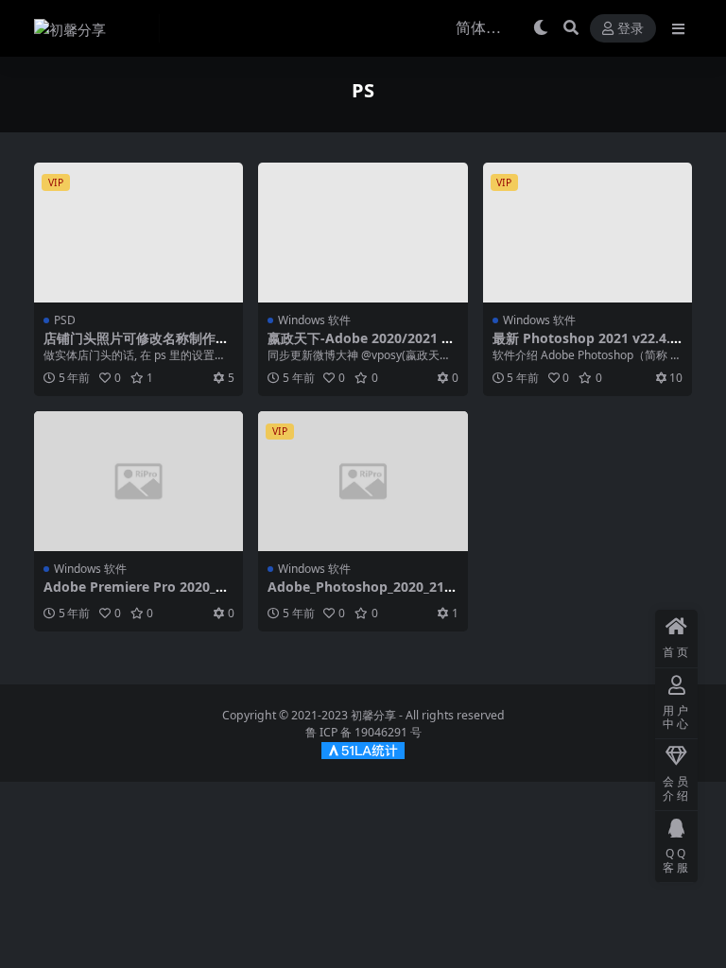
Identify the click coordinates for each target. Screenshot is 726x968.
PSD (65, 320)
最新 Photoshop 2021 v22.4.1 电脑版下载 (585, 346)
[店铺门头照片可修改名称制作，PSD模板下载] (138, 232)
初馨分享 (373, 715)
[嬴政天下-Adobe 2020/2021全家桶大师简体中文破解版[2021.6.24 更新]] (362, 232)
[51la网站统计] (363, 749)
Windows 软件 (314, 320)
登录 (630, 29)
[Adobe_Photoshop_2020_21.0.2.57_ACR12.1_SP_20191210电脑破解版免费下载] (362, 481)
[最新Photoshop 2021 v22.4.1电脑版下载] (587, 232)
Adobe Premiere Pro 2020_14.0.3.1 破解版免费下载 (133, 595)
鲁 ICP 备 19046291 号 (363, 732)
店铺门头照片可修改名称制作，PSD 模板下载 (136, 346)
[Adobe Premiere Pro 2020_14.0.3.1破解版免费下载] (138, 481)
